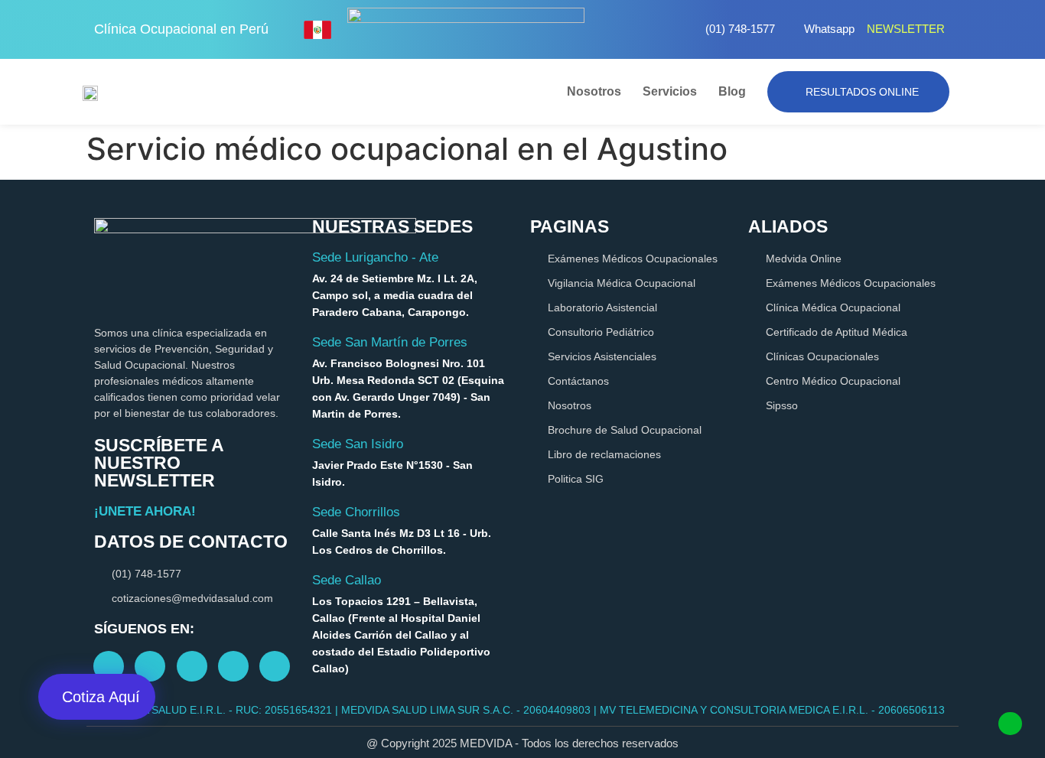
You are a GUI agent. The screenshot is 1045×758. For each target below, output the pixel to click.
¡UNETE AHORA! (145, 511)
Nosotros (594, 91)
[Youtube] (192, 666)
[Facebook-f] (108, 666)
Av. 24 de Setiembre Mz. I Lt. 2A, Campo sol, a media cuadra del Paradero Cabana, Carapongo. (394, 295)
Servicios (670, 91)
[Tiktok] (274, 666)
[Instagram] (150, 666)
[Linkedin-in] (233, 666)
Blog (732, 91)
